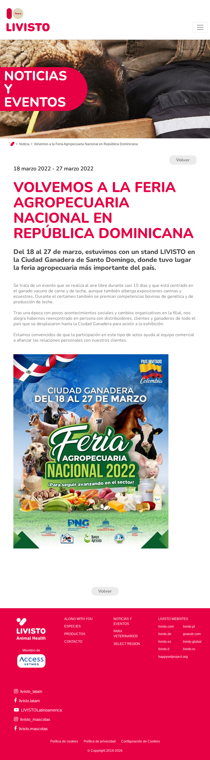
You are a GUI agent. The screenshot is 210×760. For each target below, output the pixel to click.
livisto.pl (189, 626)
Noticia (24, 144)
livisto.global (192, 642)
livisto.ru (189, 649)
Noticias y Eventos (122, 621)
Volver (183, 160)
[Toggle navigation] (200, 27)
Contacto (73, 642)
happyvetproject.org (173, 657)
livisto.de (164, 634)
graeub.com (192, 634)
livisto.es (164, 642)
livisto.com (166, 626)
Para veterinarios (125, 633)
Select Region (126, 644)
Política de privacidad (100, 741)
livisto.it (163, 649)
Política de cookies (64, 741)
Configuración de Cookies (140, 741)
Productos (74, 634)
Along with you (78, 619)
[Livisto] (28, 20)
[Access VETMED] (31, 660)
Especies (72, 626)
